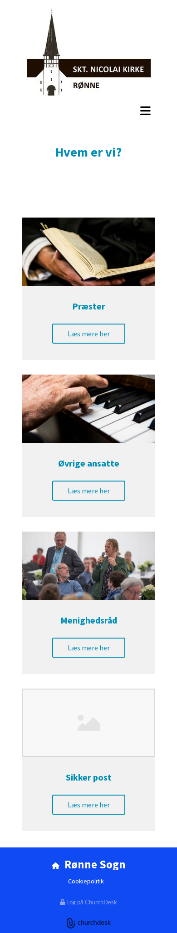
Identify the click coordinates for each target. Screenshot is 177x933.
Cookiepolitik (86, 881)
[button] (88, 111)
